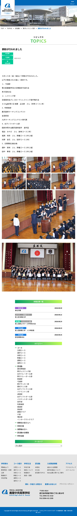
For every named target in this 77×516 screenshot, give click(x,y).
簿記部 (19, 417)
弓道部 (7, 57)
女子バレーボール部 (24, 374)
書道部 (19, 406)
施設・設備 (27, 475)
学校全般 (7, 63)
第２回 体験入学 (20, 317)
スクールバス (70, 470)
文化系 (37, 470)
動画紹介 (4, 475)
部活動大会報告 (23, 432)
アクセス (69, 463)
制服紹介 (27, 473)
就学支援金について (53, 470)
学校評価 (4, 478)
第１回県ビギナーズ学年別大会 (25, 324)
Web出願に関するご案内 (55, 473)
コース (19, 347)
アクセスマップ (71, 467)
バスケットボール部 (24, 399)
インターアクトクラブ (25, 419)
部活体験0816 (19, 337)
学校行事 (20, 426)
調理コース (21, 360)
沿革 (2, 473)
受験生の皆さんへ (24, 422)
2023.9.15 (17, 58)
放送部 (19, 409)
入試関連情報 (52, 463)
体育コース (21, 355)
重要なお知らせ (51, 484)
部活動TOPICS (40, 473)
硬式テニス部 (22, 386)
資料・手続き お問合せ (33, 484)
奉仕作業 (18, 310)
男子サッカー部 (23, 384)
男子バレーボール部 (24, 376)
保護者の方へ (22, 429)
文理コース (21, 350)
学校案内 (4, 463)
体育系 (37, 467)
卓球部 (19, 394)
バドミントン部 (23, 391)
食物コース (21, 363)
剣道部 (19, 379)
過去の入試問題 (52, 467)
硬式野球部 (21, 368)
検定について (28, 470)
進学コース (21, 353)
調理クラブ (21, 412)
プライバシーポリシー (66, 484)
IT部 (19, 414)
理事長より (5, 467)
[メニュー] (72, 1)
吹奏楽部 (20, 404)
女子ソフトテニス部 (24, 389)
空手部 (19, 401)
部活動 (7, 53)
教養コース (21, 358)
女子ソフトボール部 (7, 60)
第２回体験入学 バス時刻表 (24, 330)
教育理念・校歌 (6, 470)
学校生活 (27, 463)
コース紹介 (18, 463)
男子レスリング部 (7, 55)
